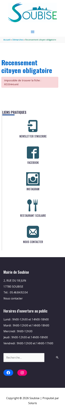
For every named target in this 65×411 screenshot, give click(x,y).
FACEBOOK (33, 163)
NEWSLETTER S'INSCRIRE (33, 136)
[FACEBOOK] (33, 152)
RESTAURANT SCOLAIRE (33, 215)
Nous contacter (13, 298)
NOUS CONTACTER (33, 242)
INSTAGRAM (33, 189)
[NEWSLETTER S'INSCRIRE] (33, 126)
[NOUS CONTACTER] (33, 231)
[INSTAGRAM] (33, 179)
